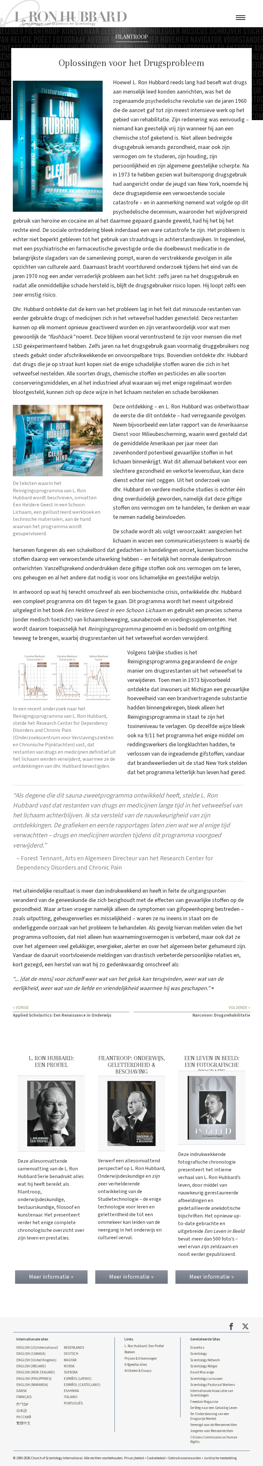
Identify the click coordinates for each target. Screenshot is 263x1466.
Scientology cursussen (206, 1379)
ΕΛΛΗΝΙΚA (71, 1391)
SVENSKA (71, 1372)
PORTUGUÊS (73, 1403)
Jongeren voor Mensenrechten (211, 1431)
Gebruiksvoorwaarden (184, 1458)
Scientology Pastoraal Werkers (212, 1385)
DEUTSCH (71, 1354)
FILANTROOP (131, 36)
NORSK (69, 1366)
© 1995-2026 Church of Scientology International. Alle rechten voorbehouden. (68, 1458)
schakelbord (91, 550)
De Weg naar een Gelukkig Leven (213, 1408)
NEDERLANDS (74, 1348)
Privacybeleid (134, 1458)
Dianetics (197, 1348)
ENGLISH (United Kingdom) (36, 1360)
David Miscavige (202, 1372)
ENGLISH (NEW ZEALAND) (35, 1372)
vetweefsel (141, 318)
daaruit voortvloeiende (68, 955)
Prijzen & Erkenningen (140, 1358)
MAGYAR (70, 1360)
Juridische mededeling (220, 1458)
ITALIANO (71, 1397)
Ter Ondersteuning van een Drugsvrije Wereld (209, 1416)
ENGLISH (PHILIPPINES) (34, 1379)
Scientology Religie (203, 1366)
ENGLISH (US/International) (37, 1348)
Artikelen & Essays (137, 1371)
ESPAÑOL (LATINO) (77, 1379)
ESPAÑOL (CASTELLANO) (82, 1385)
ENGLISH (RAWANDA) (32, 1385)
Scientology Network (205, 1360)
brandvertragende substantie (212, 698)
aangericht (136, 184)
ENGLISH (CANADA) (31, 1354)
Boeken (129, 1352)
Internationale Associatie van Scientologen (211, 1393)
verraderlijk (87, 276)
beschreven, (60, 497)
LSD (17, 346)
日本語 (21, 1411)
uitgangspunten (207, 891)
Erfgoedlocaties (135, 1365)
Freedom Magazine (204, 1402)
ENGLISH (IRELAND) (31, 1366)
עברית (22, 1404)
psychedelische (163, 101)
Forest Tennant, (42, 858)
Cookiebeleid (156, 1458)
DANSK (21, 1391)
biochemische (232, 550)
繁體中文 (23, 1423)
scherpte (229, 166)
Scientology (198, 1354)
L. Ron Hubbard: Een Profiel (144, 1346)
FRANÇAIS (23, 1397)
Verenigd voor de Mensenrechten (213, 1425)
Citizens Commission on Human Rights (213, 1439)
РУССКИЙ (23, 1417)
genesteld (186, 318)
